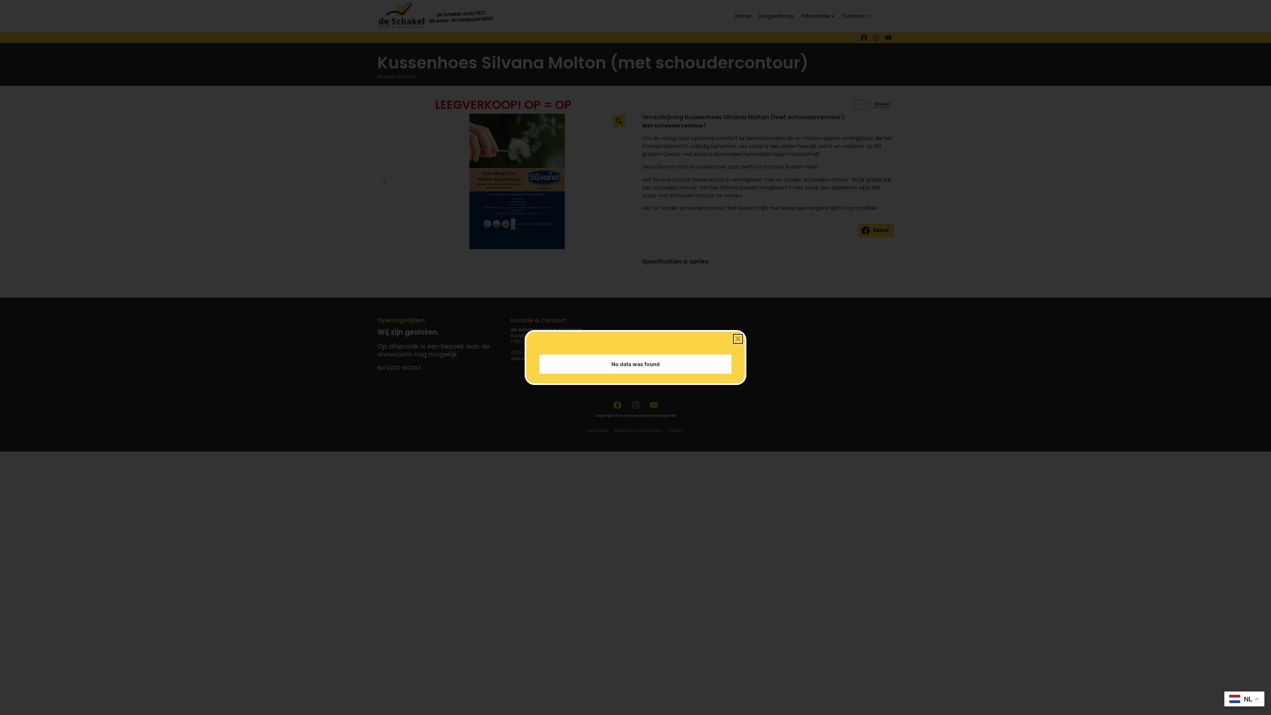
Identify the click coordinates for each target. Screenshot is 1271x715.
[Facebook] (864, 37)
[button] (876, 230)
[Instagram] (876, 37)
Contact (675, 430)
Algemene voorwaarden (637, 430)
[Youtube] (888, 37)
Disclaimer (598, 430)
